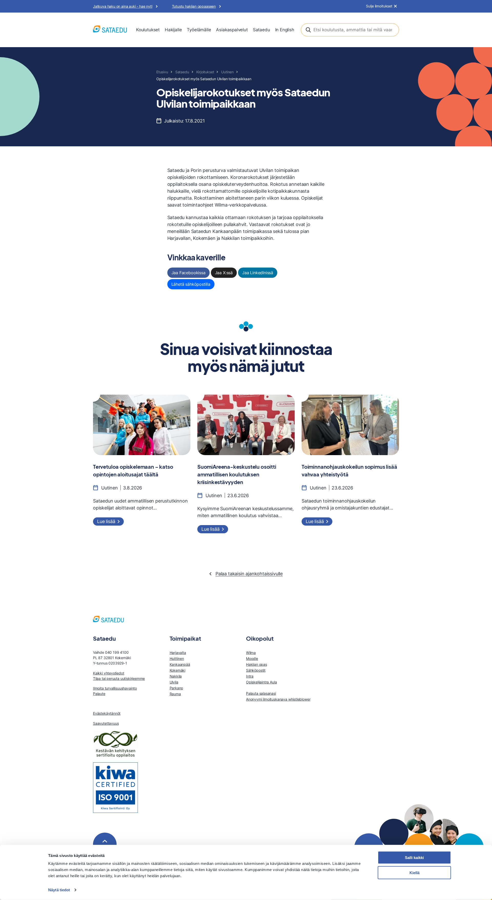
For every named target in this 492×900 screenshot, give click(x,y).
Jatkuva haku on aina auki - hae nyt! (122, 6)
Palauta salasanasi (261, 693)
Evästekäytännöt (106, 713)
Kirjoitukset (205, 72)
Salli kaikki (414, 857)
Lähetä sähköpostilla (190, 284)
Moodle (252, 658)
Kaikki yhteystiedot (108, 673)
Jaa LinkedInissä (257, 272)
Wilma (251, 652)
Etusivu (162, 72)
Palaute (99, 693)
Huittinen (177, 658)
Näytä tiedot (59, 890)
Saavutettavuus (106, 723)
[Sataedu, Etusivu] (110, 30)
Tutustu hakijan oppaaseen (194, 6)
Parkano (176, 688)
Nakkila (176, 676)
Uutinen (227, 72)
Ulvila (174, 682)
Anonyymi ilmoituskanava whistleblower (278, 699)
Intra (249, 676)
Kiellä (414, 873)
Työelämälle (199, 29)
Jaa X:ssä (224, 272)
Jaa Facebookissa (188, 272)
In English (284, 29)
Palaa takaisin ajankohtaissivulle (249, 573)
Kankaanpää (180, 664)
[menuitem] (148, 30)
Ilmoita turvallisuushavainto (115, 688)
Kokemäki (178, 670)
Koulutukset (148, 29)
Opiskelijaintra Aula (261, 682)
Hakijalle (173, 29)
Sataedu (261, 29)
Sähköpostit (255, 670)
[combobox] (350, 29)
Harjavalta (178, 652)
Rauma (175, 694)
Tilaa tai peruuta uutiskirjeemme (119, 678)
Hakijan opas (256, 664)
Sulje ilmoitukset (379, 6)
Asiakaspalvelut (232, 29)
